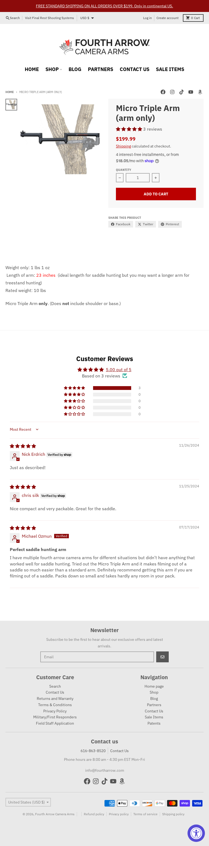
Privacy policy (119, 814)
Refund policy (94, 814)
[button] (129, 129)
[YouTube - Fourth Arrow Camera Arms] (190, 92)
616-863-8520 (93, 750)
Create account (167, 18)
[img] (23, 446)
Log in (147, 18)
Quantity (123, 170)
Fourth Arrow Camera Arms (55, 814)
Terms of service (145, 814)
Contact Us (119, 750)
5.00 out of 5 (118, 369)
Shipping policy (173, 814)
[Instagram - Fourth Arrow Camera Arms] (172, 92)
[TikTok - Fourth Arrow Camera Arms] (181, 92)
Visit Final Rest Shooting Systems (49, 18)
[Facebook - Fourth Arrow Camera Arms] (163, 92)
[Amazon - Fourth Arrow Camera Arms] (200, 92)
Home (9, 92)
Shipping (123, 146)
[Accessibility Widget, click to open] (196, 833)
